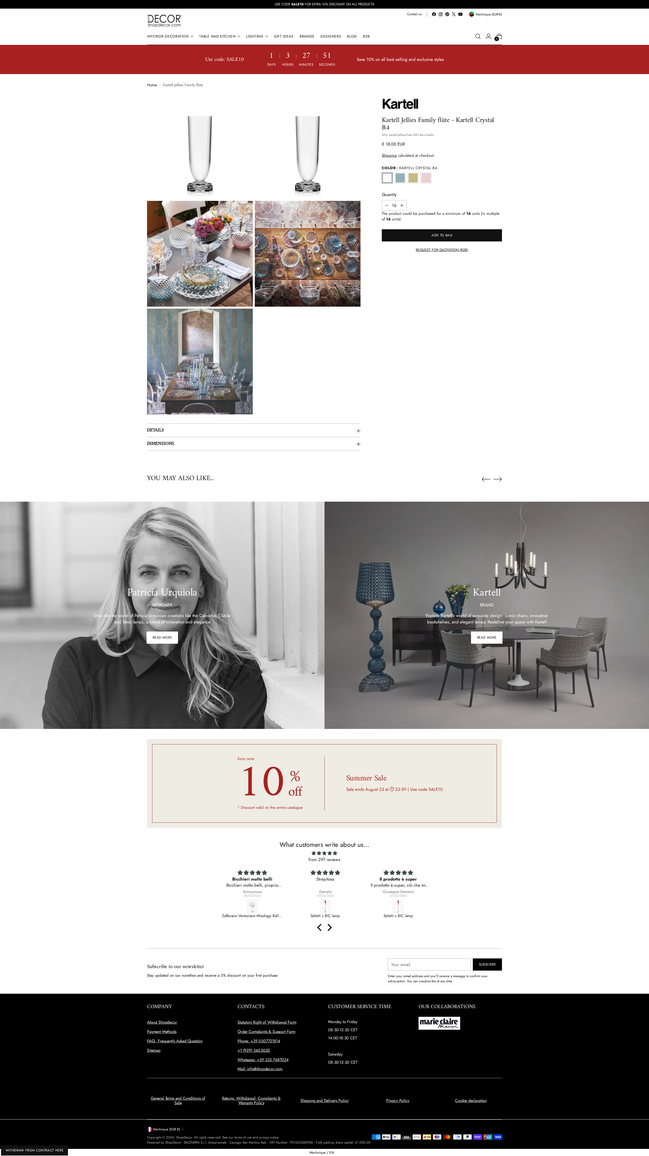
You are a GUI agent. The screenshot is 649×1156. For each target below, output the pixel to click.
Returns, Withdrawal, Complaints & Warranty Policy (251, 1100)
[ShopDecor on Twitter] (454, 14)
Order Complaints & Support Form (266, 1032)
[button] (320, 927)
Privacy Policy (397, 1101)
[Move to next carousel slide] (497, 479)
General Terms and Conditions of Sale (178, 1100)
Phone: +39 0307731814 (259, 1041)
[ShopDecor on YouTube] (460, 14)
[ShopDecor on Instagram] (440, 14)
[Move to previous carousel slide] (486, 479)
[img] (324, 853)
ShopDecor (184, 1137)
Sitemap (153, 1050)
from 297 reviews (324, 859)
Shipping (389, 155)
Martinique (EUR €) (166, 1129)
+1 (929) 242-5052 (254, 1050)
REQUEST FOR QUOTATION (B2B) (442, 249)
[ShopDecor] (165, 21)
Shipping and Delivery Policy (324, 1101)
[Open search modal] (478, 36)
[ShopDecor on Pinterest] (447, 14)
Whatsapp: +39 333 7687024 (263, 1060)
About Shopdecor (162, 1022)
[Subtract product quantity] (386, 205)
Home (152, 85)
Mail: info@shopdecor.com (260, 1069)
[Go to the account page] (488, 36)
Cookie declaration (471, 1101)
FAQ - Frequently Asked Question (175, 1041)
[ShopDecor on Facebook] (434, 14)
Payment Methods (161, 1032)
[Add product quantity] (401, 205)
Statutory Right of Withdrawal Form (267, 1022)
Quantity (389, 194)
